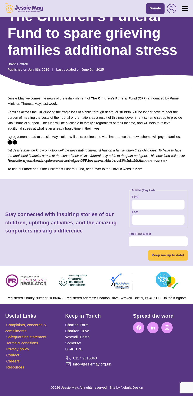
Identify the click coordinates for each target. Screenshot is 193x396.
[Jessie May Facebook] (138, 327)
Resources (15, 367)
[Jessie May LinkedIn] (153, 327)
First (135, 197)
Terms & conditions (22, 343)
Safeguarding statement (26, 337)
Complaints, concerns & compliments (25, 328)
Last (135, 212)
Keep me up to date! (168, 255)
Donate (155, 8)
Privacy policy (17, 349)
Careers (13, 361)
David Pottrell (18, 64)
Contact (12, 355)
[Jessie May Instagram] (167, 327)
